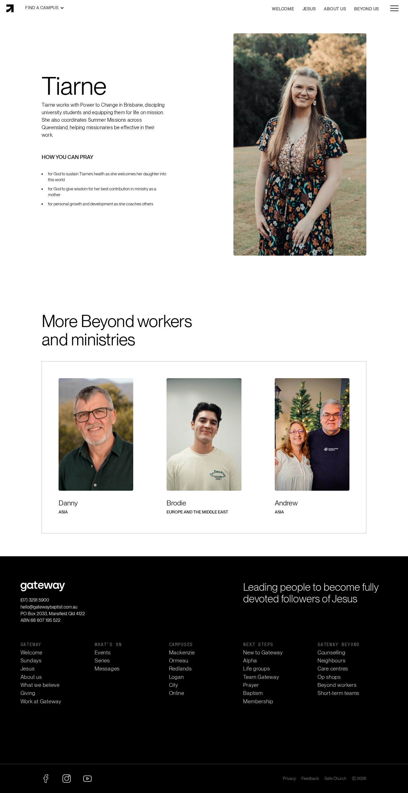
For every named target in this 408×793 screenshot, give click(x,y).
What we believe (40, 685)
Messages (107, 669)
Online (176, 693)
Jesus (28, 669)
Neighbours (332, 661)
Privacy (289, 779)
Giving (28, 693)
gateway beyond (338, 644)
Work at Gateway (41, 701)
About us (31, 677)
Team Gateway (261, 677)
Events (103, 652)
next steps (258, 644)
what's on (108, 644)
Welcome (31, 652)
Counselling (331, 652)
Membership (258, 701)
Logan (176, 677)
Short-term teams (338, 693)
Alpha (250, 661)
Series (102, 661)
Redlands (180, 669)
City (173, 685)
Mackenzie (182, 652)
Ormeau (178, 661)
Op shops (329, 677)
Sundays (31, 661)
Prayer (251, 685)
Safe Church (335, 779)
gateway (31, 644)
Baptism (253, 693)
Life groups (256, 669)
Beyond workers (337, 685)
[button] (45, 8)
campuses (181, 644)
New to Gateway (263, 652)
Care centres (333, 669)
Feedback (310, 779)
